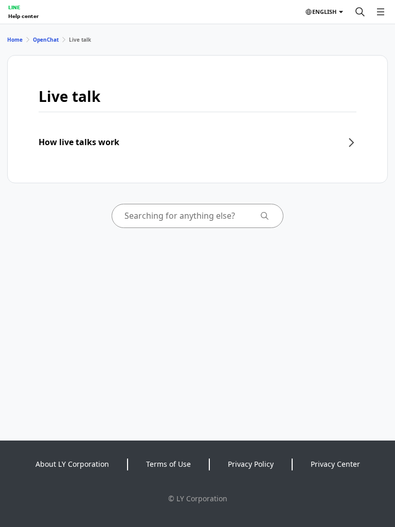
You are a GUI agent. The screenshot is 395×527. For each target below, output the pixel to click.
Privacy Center (335, 464)
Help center (23, 16)
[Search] (360, 12)
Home (15, 39)
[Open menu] (380, 12)
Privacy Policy (251, 464)
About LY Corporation (72, 464)
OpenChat (46, 39)
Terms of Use (168, 464)
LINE (14, 7)
